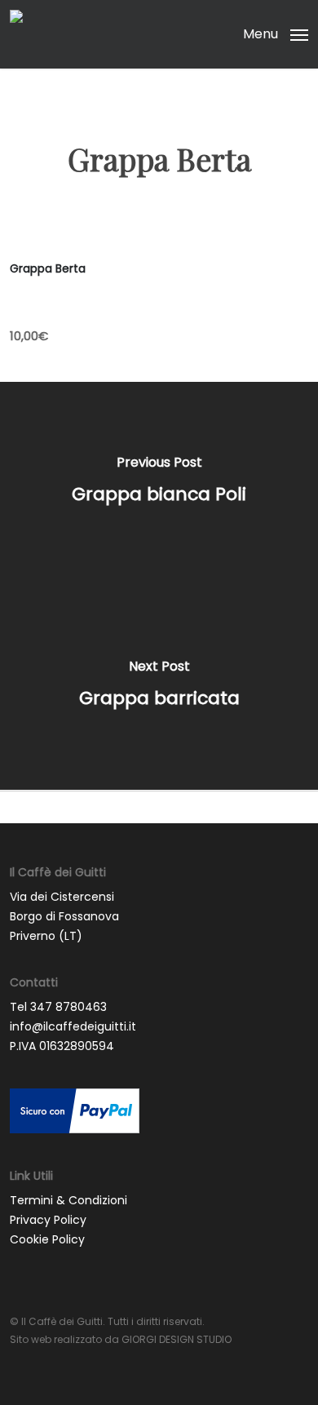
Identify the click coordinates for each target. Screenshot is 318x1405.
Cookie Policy (47, 1239)
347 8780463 (68, 1007)
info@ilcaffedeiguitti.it (73, 1026)
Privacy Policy (48, 1220)
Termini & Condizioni (68, 1200)
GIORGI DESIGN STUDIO (176, 1339)
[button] (275, 33)
